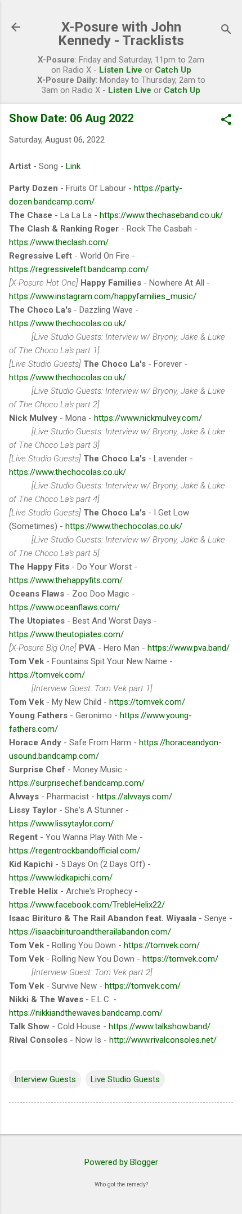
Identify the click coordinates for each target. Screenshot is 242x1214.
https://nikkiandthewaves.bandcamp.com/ (86, 1013)
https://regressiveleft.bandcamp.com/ (79, 269)
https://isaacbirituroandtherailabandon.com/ (90, 932)
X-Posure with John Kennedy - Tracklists (121, 33)
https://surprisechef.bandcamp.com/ (77, 783)
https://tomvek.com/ (47, 675)
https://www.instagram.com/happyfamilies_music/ (102, 296)
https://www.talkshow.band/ (159, 1026)
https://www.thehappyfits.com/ (66, 580)
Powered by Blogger (121, 1162)
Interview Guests (45, 1079)
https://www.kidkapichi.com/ (61, 878)
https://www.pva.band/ (188, 648)
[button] (226, 120)
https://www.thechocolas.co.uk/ (67, 323)
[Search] (226, 31)
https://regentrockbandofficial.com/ (74, 851)
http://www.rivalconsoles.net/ (163, 1040)
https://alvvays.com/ (134, 796)
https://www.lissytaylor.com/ (61, 824)
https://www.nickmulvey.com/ (148, 418)
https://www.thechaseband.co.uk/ (161, 215)
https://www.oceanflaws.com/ (64, 607)
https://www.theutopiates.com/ (66, 634)
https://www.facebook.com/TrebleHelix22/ (87, 905)
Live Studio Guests (125, 1079)
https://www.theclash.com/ (59, 242)
